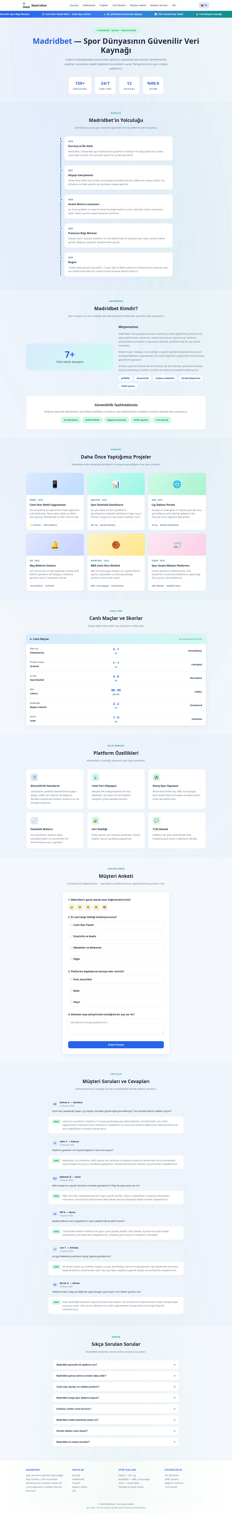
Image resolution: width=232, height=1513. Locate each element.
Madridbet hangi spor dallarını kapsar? (78, 1398)
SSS (173, 5)
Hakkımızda (89, 5)
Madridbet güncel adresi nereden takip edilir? (81, 1376)
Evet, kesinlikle (82, 979)
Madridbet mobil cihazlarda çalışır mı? (77, 1420)
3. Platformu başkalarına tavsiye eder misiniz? (96, 971)
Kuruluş (74, 5)
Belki (76, 990)
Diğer (76, 959)
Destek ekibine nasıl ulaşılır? (72, 1431)
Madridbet (39, 5)
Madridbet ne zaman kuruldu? (73, 1442)
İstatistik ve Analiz (84, 936)
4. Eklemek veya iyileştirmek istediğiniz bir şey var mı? (101, 1014)
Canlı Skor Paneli (83, 924)
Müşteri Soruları (159, 5)
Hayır (76, 1002)
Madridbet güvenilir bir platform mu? (77, 1364)
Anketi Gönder (116, 1044)
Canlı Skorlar (119, 5)
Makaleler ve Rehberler (87, 947)
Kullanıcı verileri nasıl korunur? (74, 1409)
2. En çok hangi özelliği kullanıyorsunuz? (92, 917)
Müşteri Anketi (138, 5)
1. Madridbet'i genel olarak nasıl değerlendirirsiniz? (99, 899)
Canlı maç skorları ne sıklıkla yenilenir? (78, 1387)
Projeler (104, 5)
